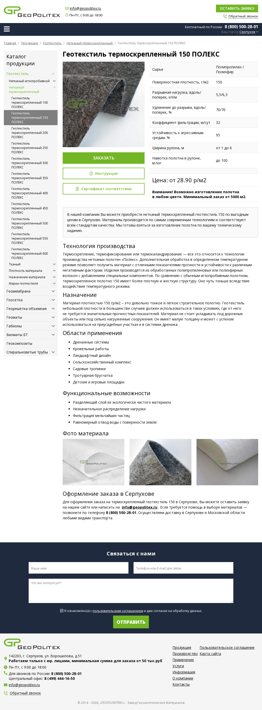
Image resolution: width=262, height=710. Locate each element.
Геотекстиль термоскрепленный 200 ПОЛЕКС (30, 132)
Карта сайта (210, 653)
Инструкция (106, 173)
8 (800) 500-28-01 (241, 26)
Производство (185, 653)
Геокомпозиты (19, 343)
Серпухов (247, 32)
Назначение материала (27, 277)
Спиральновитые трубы (27, 352)
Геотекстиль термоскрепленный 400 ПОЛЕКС (30, 193)
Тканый (14, 264)
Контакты (181, 684)
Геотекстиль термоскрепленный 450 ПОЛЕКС (30, 208)
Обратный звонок (25, 693)
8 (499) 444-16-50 (59, 678)
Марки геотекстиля (23, 283)
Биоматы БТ (17, 334)
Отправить (131, 622)
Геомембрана (18, 291)
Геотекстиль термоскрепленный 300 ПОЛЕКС (30, 162)
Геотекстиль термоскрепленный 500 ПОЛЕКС (30, 223)
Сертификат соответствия (106, 188)
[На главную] (32, 11)
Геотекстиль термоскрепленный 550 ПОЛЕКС (30, 238)
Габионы (14, 326)
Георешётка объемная (26, 308)
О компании (182, 678)
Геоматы (14, 317)
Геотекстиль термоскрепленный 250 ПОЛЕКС (30, 147)
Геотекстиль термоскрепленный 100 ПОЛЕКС (30, 102)
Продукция (181, 647)
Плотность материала (25, 270)
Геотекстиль (17, 73)
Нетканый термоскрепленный (24, 89)
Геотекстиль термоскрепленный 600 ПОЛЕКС (30, 253)
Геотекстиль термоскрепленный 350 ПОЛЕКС (30, 178)
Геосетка (14, 299)
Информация (183, 672)
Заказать (103, 158)
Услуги (178, 665)
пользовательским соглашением (118, 611)
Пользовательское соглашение (227, 647)
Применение (183, 659)
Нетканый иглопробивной (29, 81)
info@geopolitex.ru (85, 8)
